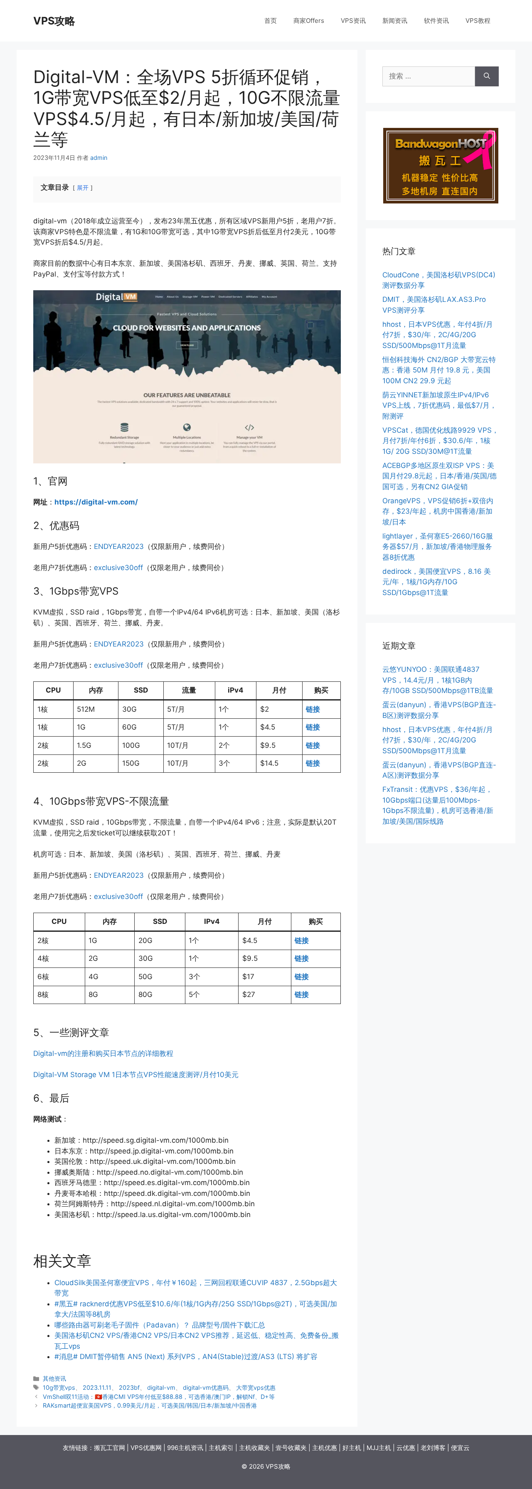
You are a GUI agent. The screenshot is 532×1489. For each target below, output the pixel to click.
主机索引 (221, 1448)
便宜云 (460, 1448)
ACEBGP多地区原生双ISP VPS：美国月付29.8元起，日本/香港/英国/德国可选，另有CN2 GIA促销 (439, 476)
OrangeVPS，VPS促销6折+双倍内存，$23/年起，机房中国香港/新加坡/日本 (437, 511)
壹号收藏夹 (291, 1448)
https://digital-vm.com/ (96, 502)
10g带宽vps (59, 1387)
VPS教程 (478, 20)
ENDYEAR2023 (119, 546)
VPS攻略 (54, 21)
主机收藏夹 (254, 1448)
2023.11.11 (97, 1387)
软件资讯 (436, 20)
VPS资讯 (353, 20)
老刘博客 (433, 1448)
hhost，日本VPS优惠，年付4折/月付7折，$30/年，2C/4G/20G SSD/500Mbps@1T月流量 (437, 335)
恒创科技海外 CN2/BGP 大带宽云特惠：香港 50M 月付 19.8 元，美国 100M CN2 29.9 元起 (439, 370)
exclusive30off (118, 567)
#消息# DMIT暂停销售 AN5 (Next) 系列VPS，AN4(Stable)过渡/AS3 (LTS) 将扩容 (186, 1356)
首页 (270, 20)
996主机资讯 (185, 1448)
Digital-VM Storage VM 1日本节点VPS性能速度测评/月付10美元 (136, 1074)
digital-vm (161, 1387)
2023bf (129, 1387)
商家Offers (308, 20)
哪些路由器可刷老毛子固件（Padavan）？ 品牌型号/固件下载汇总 (159, 1325)
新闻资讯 (394, 20)
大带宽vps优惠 (256, 1387)
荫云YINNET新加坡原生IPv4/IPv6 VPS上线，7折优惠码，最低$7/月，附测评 (439, 405)
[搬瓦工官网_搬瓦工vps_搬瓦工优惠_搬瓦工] (440, 165)
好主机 (351, 1448)
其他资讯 (54, 1378)
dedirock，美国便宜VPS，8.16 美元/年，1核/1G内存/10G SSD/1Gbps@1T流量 (436, 582)
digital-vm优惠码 (206, 1387)
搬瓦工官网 (109, 1448)
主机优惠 (324, 1448)
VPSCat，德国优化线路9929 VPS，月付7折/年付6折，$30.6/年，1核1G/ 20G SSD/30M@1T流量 (440, 441)
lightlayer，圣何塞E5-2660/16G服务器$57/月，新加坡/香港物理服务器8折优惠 (437, 546)
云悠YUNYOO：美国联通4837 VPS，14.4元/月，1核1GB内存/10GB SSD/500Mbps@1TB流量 (437, 680)
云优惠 (406, 1448)
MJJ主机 (379, 1448)
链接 (313, 709)
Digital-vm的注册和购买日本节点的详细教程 (103, 1053)
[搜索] (487, 76)
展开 (83, 187)
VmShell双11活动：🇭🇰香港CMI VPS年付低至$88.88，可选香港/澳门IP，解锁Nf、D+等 (159, 1396)
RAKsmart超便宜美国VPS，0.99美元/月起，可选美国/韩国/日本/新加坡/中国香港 (150, 1405)
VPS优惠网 (146, 1448)
